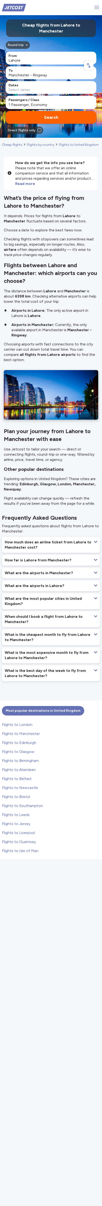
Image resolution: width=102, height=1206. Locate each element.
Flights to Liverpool (18, 832)
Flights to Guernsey (19, 841)
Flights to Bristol (16, 796)
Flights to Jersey (16, 823)
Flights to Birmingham (20, 760)
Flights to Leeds (16, 814)
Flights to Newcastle (20, 787)
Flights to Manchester (21, 733)
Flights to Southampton (22, 805)
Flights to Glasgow (18, 751)
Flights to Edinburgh (19, 742)
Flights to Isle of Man (20, 850)
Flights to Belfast (17, 778)
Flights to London (17, 724)
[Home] (14, 7)
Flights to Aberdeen (19, 769)
